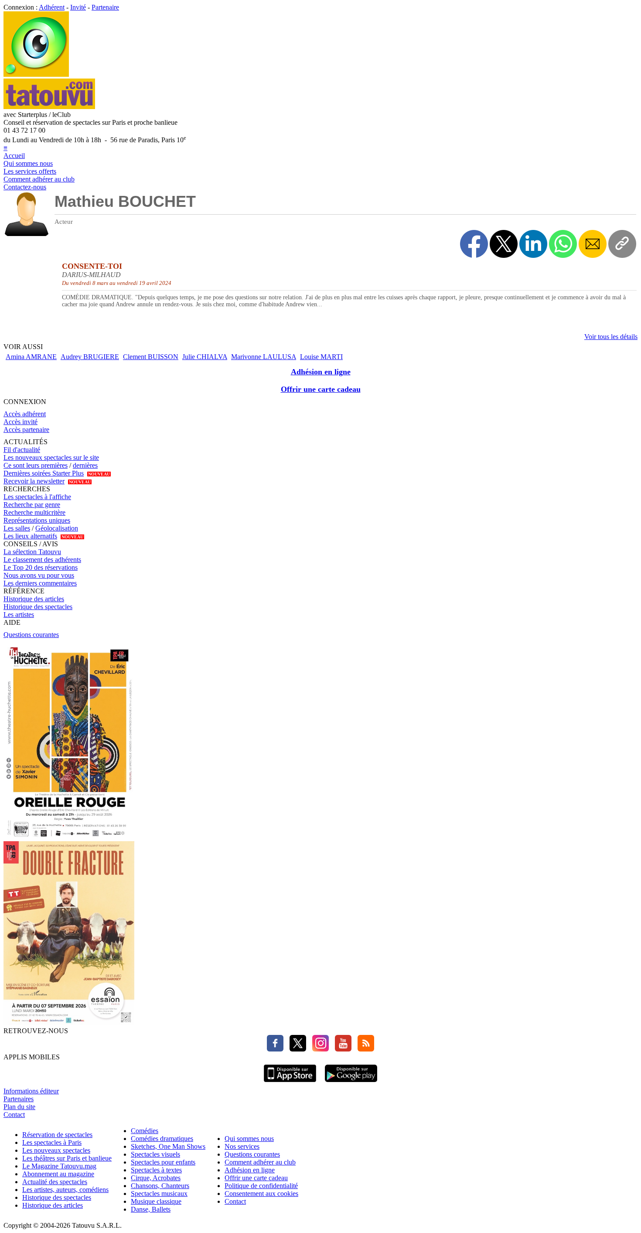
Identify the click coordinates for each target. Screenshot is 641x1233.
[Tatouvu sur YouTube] (341, 1049)
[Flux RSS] (363, 1049)
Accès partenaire (26, 429)
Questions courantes (31, 634)
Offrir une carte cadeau (321, 389)
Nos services (242, 1146)
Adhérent (52, 7)
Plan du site (19, 1106)
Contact (14, 1114)
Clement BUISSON (150, 356)
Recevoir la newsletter (34, 481)
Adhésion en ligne (321, 371)
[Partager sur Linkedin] (533, 244)
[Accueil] (36, 74)
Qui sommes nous (28, 163)
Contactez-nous (24, 187)
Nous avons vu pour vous (38, 575)
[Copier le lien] (622, 244)
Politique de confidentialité (261, 1185)
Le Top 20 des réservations (40, 567)
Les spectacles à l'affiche (37, 496)
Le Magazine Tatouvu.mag (59, 1166)
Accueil (14, 155)
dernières (85, 465)
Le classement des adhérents (42, 559)
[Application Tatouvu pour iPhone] (290, 1083)
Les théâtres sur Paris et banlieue (67, 1158)
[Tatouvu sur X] (295, 1049)
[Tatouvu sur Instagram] (318, 1049)
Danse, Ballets (150, 1209)
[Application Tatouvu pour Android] (351, 1083)
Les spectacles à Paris (52, 1142)
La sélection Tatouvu (32, 551)
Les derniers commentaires (40, 583)
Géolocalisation (56, 528)
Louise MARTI (321, 356)
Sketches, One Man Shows (168, 1146)
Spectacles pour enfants (163, 1162)
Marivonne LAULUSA (263, 356)
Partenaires (18, 1099)
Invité (78, 7)
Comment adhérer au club (39, 179)
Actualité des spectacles (54, 1181)
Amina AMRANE (31, 356)
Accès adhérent (24, 414)
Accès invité (20, 421)
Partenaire (105, 7)
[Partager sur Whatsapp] (563, 244)
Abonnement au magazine (58, 1174)
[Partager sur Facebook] (474, 244)
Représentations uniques (36, 520)
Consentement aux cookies (261, 1193)
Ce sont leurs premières (35, 465)
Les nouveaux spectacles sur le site (51, 457)
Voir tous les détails (611, 336)
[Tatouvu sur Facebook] (275, 1049)
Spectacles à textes (156, 1170)
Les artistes (18, 614)
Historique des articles (33, 599)
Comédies (144, 1130)
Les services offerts (29, 171)
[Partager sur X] (504, 244)
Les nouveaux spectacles (56, 1150)
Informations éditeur (31, 1091)
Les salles (16, 528)
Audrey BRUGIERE (90, 356)
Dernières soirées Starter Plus (43, 473)
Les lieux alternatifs (30, 536)
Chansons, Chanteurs (160, 1185)
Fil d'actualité (21, 449)
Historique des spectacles (37, 606)
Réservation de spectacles (57, 1134)
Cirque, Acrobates (156, 1178)
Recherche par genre (31, 504)
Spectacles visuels (155, 1154)
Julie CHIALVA (204, 356)
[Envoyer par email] (593, 244)
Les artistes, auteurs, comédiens (65, 1189)
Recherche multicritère (34, 512)
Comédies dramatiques (162, 1138)
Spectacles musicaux (159, 1193)
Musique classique (156, 1201)
